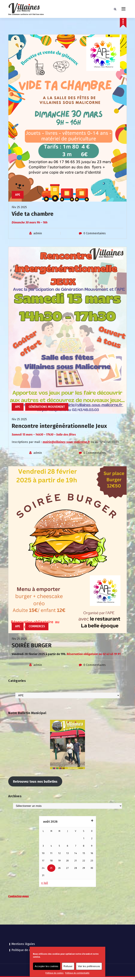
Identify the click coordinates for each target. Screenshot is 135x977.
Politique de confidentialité (77, 973)
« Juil (44, 883)
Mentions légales (23, 944)
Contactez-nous (18, 896)
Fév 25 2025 (19, 207)
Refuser (68, 966)
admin (37, 233)
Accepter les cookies (46, 966)
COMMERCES (37, 626)
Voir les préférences (89, 966)
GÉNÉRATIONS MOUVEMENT (47, 407)
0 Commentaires (94, 233)
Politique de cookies (54, 973)
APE (17, 194)
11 (51, 853)
